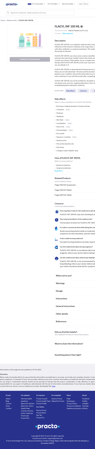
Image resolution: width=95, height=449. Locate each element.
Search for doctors (27, 403)
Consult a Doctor (27, 411)
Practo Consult (41, 399)
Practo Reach (41, 413)
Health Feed (25, 408)
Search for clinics (27, 406)
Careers (8, 403)
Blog (7, 401)
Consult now (36, 438)
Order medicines (27, 413)
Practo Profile (41, 403)
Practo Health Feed (43, 401)
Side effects (70, 91)
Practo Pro (40, 418)
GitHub (85, 408)
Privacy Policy (72, 403)
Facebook (85, 399)
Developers (71, 401)
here (53, 386)
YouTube (85, 406)
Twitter (84, 401)
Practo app (25, 416)
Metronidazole (67, 33)
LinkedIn (85, 403)
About (8, 399)
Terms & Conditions (74, 406)
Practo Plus (25, 418)
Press (8, 406)
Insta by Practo (56, 399)
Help (68, 399)
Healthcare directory (74, 408)
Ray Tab (39, 415)
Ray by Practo (41, 410)
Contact (9, 408)
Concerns (83, 91)
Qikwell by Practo (57, 401)
